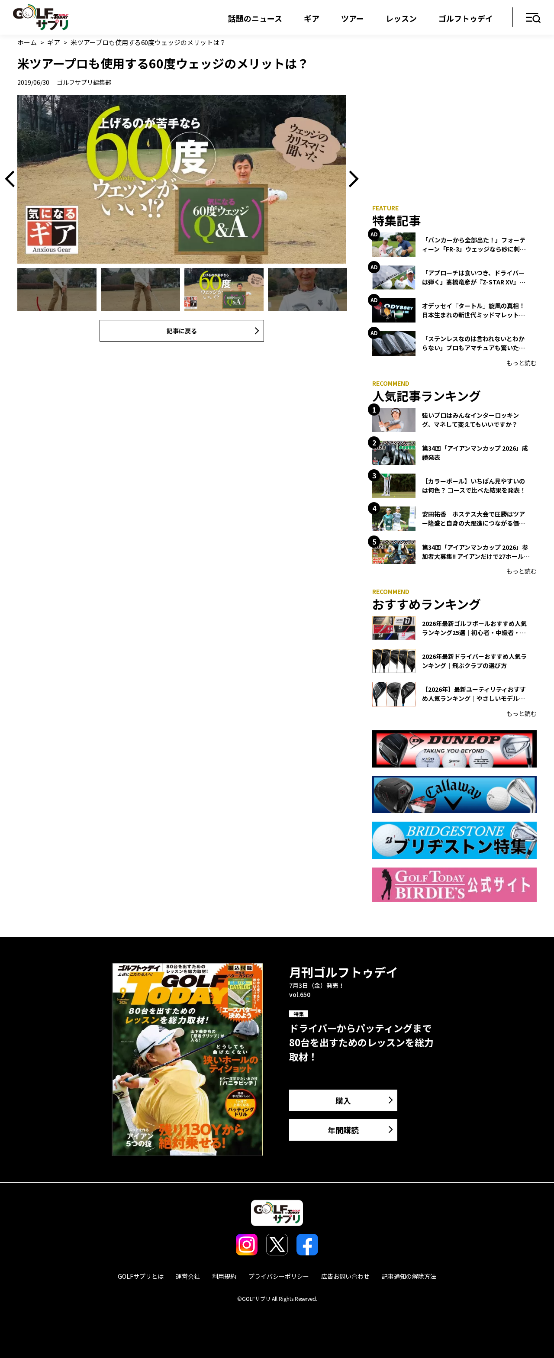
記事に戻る (182, 330)
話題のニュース (255, 18)
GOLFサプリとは (141, 1276)
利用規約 (224, 1276)
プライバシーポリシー (278, 1276)
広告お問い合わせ (345, 1276)
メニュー (533, 18)
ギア (311, 18)
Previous (13, 179)
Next (350, 179)
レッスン (401, 18)
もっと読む (521, 362)
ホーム (27, 42)
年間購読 (343, 1129)
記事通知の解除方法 (409, 1276)
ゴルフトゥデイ (465, 18)
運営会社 (188, 1276)
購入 (343, 1100)
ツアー (352, 18)
